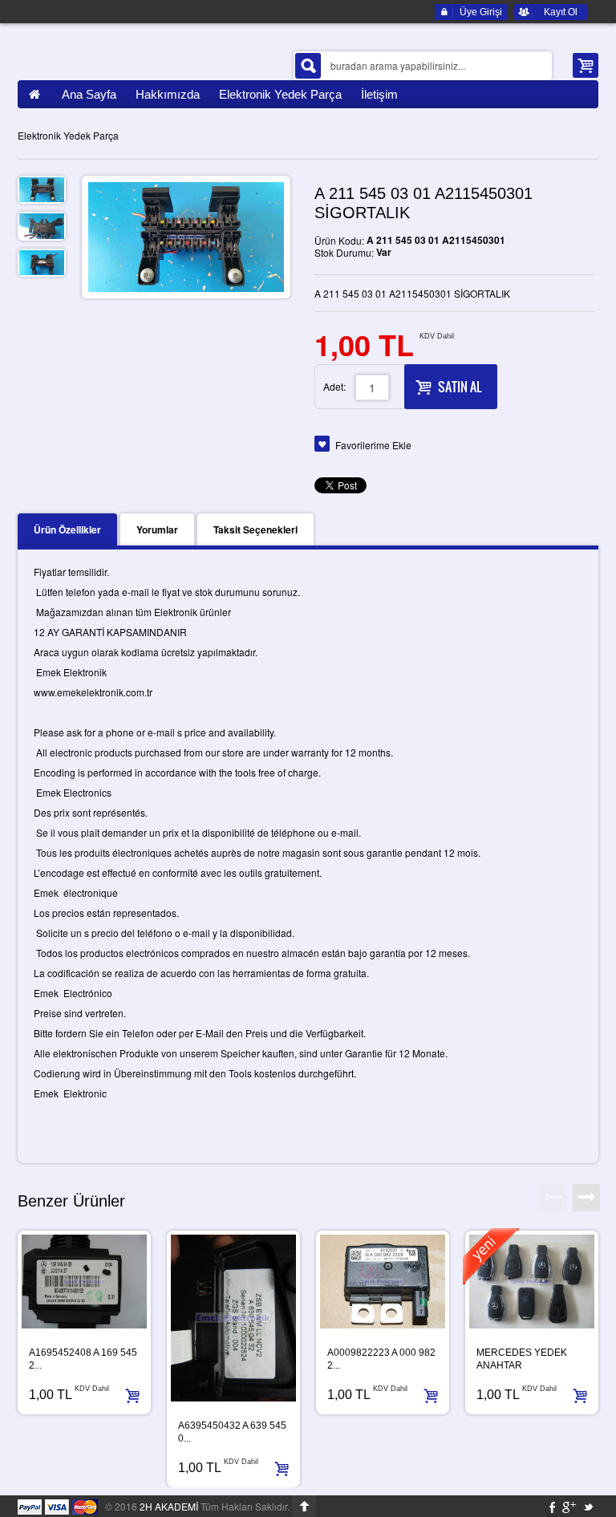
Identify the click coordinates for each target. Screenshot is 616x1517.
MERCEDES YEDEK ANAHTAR (521, 1359)
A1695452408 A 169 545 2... (83, 1359)
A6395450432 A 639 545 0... (232, 1432)
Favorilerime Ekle (373, 445)
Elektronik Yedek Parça (68, 135)
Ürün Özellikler (67, 529)
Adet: (334, 386)
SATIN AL (459, 386)
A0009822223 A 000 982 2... (381, 1359)
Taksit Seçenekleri (255, 529)
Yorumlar (157, 529)
